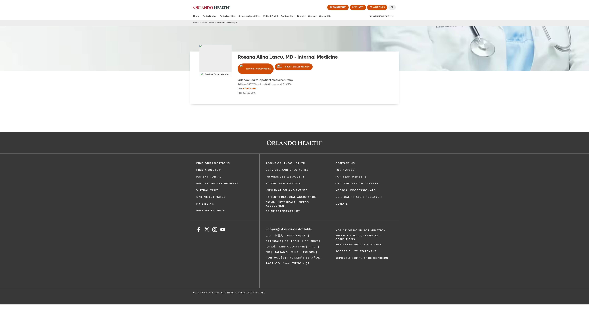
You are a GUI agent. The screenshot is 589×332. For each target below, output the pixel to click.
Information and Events (287, 190)
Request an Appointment (297, 66)
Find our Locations (213, 163)
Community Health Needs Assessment (287, 204)
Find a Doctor (209, 16)
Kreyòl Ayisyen (292, 246)
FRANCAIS (273, 241)
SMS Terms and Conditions (358, 244)
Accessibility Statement (356, 251)
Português (275, 257)
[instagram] (214, 230)
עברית (313, 246)
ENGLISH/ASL (297, 235)
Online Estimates (211, 197)
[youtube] (222, 230)
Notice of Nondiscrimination (360, 230)
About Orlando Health (285, 163)
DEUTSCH (292, 241)
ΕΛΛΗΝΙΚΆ (310, 241)
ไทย (286, 263)
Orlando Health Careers (357, 183)
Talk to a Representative (258, 68)
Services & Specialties (249, 16)
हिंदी (268, 252)
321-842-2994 (249, 88)
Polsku (309, 252)
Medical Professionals (355, 190)
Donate (301, 16)
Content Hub (287, 16)
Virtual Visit (207, 190)
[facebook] (198, 230)
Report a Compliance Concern (362, 258)
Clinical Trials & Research (358, 197)
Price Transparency (283, 211)
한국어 (295, 252)
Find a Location (227, 16)
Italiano (281, 252)
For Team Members (351, 176)
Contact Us (325, 16)
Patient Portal (270, 16)
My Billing (205, 203)
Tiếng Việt (300, 263)
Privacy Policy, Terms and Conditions (358, 237)
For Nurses (345, 170)
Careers (312, 16)
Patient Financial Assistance (291, 197)
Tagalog (273, 263)
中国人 (279, 235)
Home (196, 16)
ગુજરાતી (271, 246)
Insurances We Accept (285, 176)
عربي (268, 235)
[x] (206, 230)
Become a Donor (210, 210)
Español (313, 257)
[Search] (392, 7)
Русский (295, 257)
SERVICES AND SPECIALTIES (287, 170)
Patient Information (283, 183)
